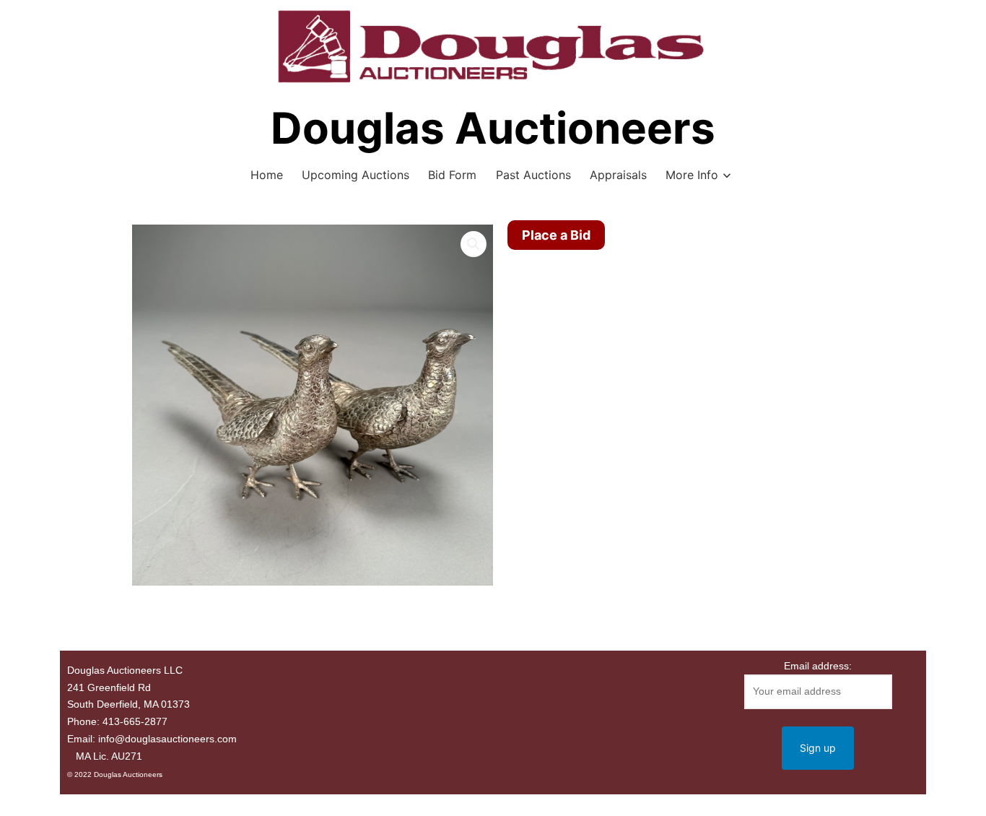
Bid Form (452, 175)
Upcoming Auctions (355, 175)
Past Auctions (533, 175)
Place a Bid (556, 235)
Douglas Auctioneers (493, 128)
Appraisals (618, 175)
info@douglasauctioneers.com (167, 739)
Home (266, 175)
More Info (692, 175)
